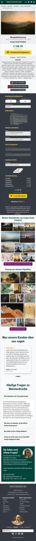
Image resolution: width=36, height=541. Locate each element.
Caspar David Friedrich (25, 6)
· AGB (4, 504)
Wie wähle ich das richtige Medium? (15, 431)
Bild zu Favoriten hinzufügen (19, 86)
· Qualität (21, 504)
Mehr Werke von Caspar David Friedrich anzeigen (18, 264)
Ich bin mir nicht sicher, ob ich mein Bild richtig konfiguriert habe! (16, 438)
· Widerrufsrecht (6, 508)
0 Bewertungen (21, 90)
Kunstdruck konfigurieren (19, 52)
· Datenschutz (6, 506)
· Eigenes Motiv (22, 500)
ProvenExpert (13, 369)
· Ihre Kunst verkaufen (24, 502)
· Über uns (5, 512)
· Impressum (5, 502)
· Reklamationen (6, 510)
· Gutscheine (22, 510)
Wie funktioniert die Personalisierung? (16, 396)
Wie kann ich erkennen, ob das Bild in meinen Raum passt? (15, 424)
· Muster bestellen (23, 512)
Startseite (3, 6)
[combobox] (18, 106)
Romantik (16, 6)
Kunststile (10, 6)
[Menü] (2, 2)
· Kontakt (5, 500)
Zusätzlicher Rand (9, 104)
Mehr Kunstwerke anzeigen (18, 329)
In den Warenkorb (19, 196)
